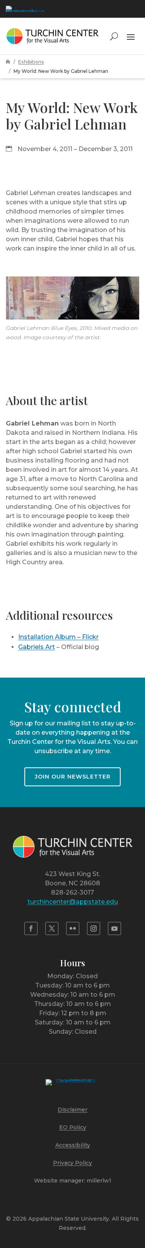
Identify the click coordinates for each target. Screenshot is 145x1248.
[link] (25, 9)
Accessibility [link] (72, 1145)
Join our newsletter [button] (73, 776)
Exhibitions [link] (31, 62)
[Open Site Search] (114, 36)
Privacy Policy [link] (72, 1162)
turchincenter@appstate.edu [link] (72, 901)
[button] (131, 36)
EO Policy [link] (72, 1127)
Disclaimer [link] (72, 1109)
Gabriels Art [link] (36, 647)
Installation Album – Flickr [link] (58, 637)
